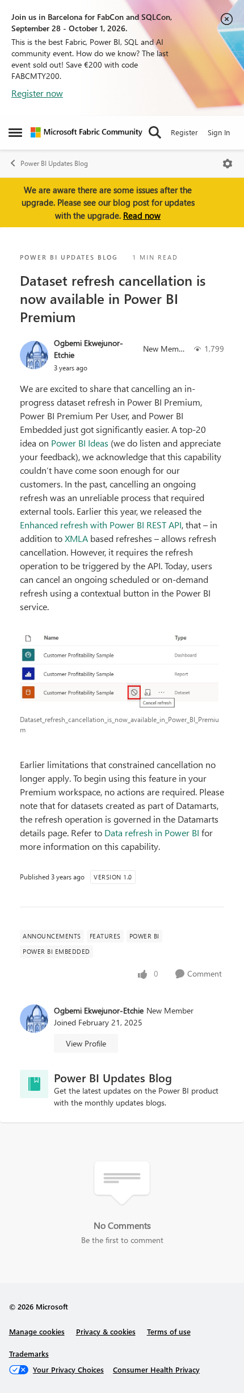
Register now (37, 93)
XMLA (76, 538)
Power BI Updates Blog (54, 163)
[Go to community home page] (86, 132)
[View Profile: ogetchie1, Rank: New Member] (34, 355)
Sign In (219, 132)
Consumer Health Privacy (156, 1369)
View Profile (86, 1043)
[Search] (155, 132)
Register (184, 132)
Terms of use (169, 1331)
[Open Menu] (227, 164)
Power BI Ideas (81, 443)
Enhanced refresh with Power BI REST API (101, 525)
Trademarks (29, 1353)
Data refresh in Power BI (151, 833)
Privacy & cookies (106, 1331)
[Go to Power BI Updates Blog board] (34, 1084)
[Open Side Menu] (15, 132)
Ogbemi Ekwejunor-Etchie (88, 348)
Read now (142, 215)
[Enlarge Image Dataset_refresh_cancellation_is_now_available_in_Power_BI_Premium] (122, 670)
